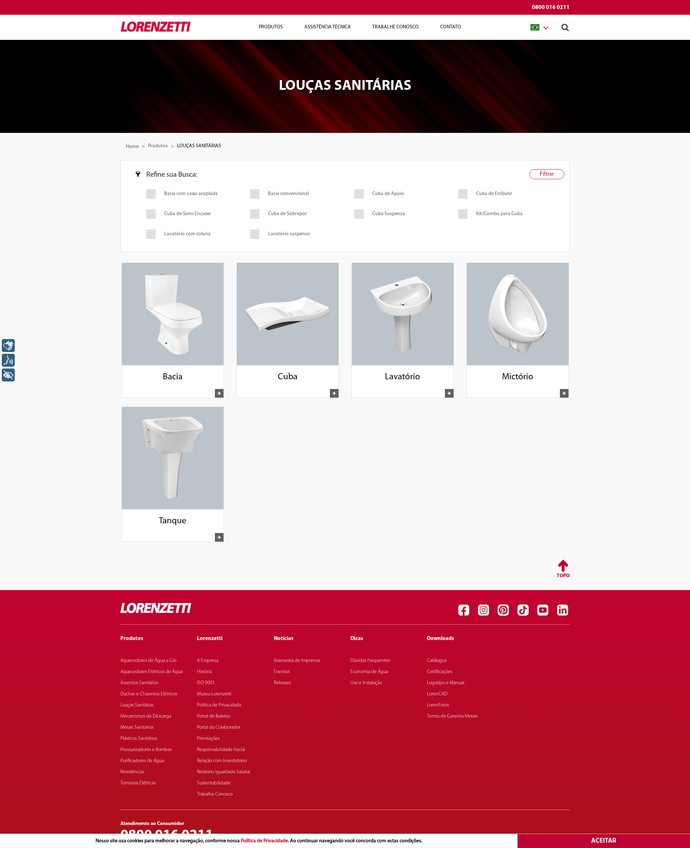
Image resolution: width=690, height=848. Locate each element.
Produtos (158, 146)
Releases (282, 683)
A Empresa (207, 660)
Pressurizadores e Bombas (145, 749)
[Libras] (8, 345)
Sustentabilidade (214, 783)
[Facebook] (463, 610)
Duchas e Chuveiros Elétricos (148, 694)
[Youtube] (542, 610)
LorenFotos (438, 705)
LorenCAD (437, 694)
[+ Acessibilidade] (8, 375)
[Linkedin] (562, 610)
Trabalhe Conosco (395, 27)
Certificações (439, 672)
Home (132, 146)
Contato (450, 27)
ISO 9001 (206, 683)
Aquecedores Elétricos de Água (151, 672)
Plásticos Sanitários (138, 738)
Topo (563, 576)
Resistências (132, 772)
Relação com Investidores (222, 761)
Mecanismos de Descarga (145, 716)
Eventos (282, 672)
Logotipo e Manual (445, 683)
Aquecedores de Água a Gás (148, 660)
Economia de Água (369, 672)
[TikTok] (523, 610)
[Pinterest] (503, 610)
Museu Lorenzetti (214, 694)
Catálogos (436, 660)
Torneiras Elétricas (138, 783)
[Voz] (8, 360)
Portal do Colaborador (218, 727)
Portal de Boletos (213, 716)
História (204, 672)
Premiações (208, 738)
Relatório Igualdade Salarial (223, 772)
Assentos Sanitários (139, 683)
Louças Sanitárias (136, 705)
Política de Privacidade (264, 841)
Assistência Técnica (327, 27)
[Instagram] (483, 610)
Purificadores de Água (142, 761)
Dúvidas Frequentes (370, 660)
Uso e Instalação (366, 683)
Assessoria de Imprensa (297, 660)
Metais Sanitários (136, 727)
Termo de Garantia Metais (452, 716)
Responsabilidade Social (221, 749)
